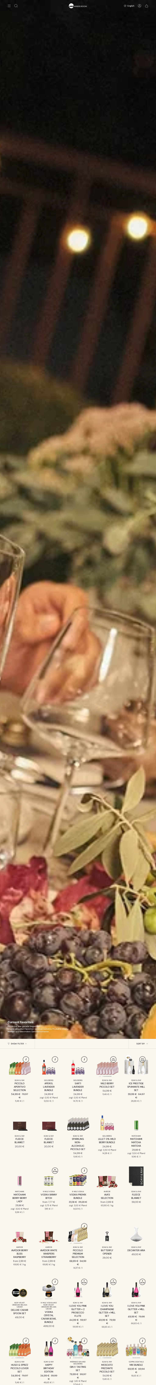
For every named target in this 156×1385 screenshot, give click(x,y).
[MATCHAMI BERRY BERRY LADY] (19, 1177)
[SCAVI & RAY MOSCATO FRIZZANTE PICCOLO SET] (107, 1347)
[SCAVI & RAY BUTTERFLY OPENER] (107, 1232)
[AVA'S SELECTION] (107, 1177)
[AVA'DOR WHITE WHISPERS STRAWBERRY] (49, 1232)
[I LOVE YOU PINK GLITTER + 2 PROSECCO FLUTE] (78, 1288)
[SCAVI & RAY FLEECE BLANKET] (19, 1121)
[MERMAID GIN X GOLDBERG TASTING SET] (78, 1347)
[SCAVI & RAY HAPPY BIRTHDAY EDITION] (49, 1347)
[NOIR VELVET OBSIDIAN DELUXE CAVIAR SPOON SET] (19, 1288)
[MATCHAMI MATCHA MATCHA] (136, 1121)
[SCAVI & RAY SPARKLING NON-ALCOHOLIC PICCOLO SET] (78, 1121)
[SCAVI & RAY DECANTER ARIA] (136, 1232)
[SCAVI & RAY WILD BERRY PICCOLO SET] (107, 1066)
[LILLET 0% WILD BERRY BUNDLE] (107, 1121)
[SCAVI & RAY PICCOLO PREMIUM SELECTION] (78, 1232)
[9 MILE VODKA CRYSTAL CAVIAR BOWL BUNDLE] (49, 1288)
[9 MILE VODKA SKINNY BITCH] (49, 1177)
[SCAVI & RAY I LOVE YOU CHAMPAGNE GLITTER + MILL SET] (107, 1288)
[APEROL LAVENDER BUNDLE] (49, 1066)
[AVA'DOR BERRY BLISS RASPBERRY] (19, 1232)
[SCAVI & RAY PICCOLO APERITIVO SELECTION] (19, 1066)
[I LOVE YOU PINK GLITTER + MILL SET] (136, 1288)
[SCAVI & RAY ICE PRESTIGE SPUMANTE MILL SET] (136, 1066)
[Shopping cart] (146, 5)
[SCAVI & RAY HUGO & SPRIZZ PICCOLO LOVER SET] (19, 1347)
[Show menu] (9, 5)
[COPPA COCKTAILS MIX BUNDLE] (136, 1347)
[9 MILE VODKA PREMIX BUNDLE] (78, 1177)
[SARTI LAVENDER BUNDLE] (78, 1066)
